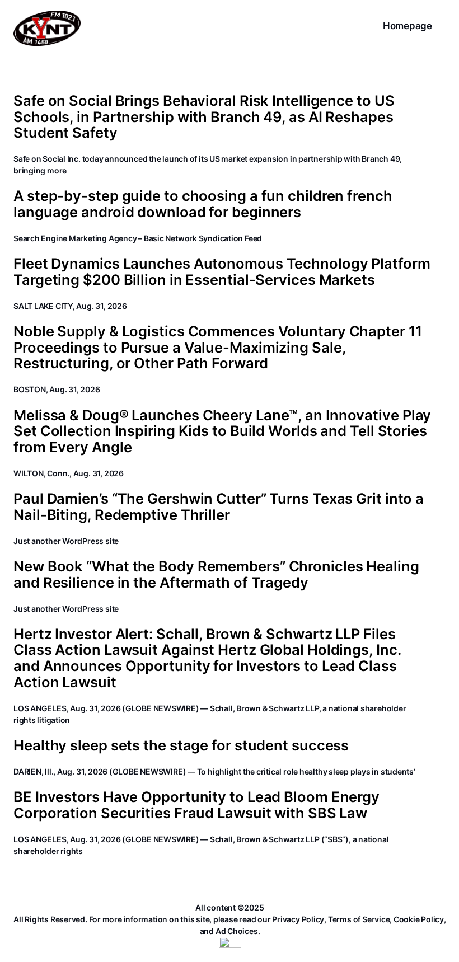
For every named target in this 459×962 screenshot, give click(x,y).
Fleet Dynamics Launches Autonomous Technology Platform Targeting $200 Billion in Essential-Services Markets (221, 272)
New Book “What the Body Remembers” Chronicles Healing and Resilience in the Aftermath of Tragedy (216, 574)
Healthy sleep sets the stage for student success (181, 746)
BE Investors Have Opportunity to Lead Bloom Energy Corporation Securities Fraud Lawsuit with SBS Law (196, 805)
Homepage (407, 25)
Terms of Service (359, 919)
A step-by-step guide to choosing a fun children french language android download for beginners (202, 204)
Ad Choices (237, 931)
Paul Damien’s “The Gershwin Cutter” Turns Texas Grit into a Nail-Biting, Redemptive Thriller (218, 507)
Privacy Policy (298, 919)
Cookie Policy (419, 919)
